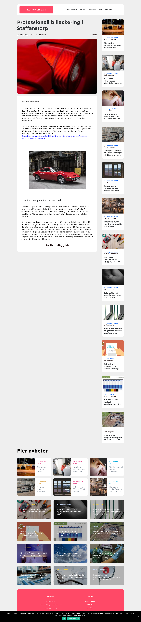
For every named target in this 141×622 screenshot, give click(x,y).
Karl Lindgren (109, 75)
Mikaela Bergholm (110, 218)
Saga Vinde (108, 111)
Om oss (83, 10)
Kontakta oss (105, 10)
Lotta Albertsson (110, 325)
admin (106, 182)
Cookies (92, 10)
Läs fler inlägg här (57, 245)
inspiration (92, 35)
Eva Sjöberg (108, 360)
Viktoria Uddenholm (111, 254)
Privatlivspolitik (74, 619)
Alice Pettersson (38, 35)
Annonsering (70, 10)
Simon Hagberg (109, 147)
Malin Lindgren (109, 289)
